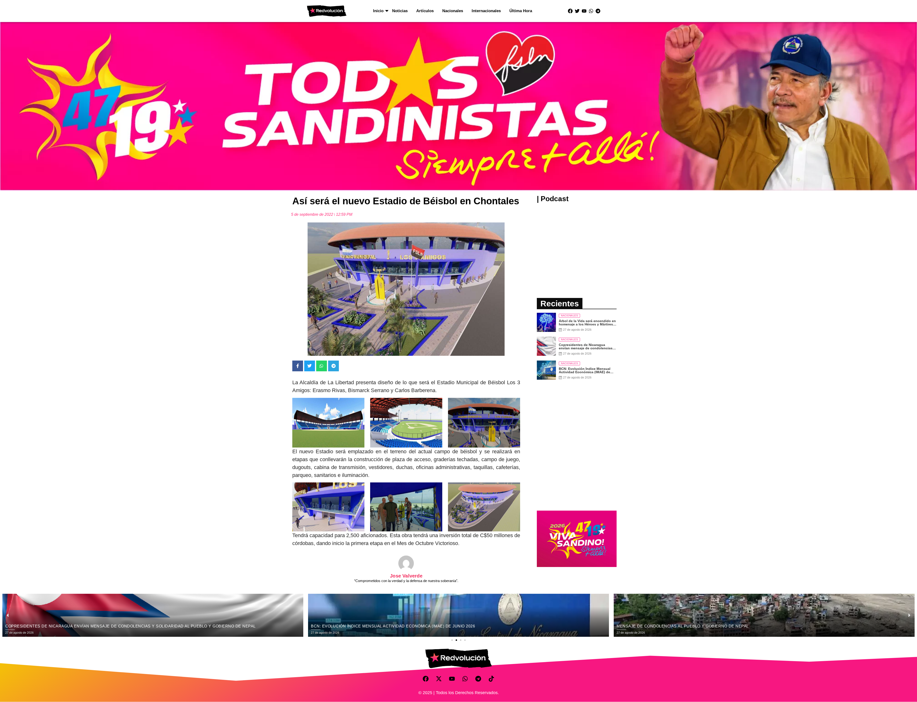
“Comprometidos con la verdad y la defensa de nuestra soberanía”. (406, 581)
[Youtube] (584, 11)
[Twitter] (577, 11)
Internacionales (486, 11)
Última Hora (520, 11)
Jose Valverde (406, 575)
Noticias (400, 11)
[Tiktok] (491, 679)
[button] (452, 640)
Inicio (378, 11)
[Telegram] (598, 11)
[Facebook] (570, 11)
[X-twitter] (439, 679)
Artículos (425, 11)
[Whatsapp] (591, 11)
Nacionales (452, 11)
